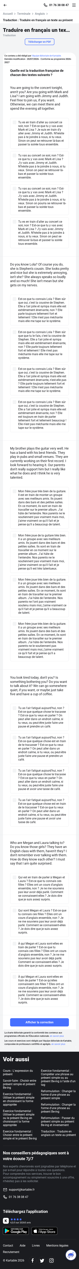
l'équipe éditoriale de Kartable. (46, 55)
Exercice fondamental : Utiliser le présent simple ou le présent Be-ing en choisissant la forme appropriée (18, 1118)
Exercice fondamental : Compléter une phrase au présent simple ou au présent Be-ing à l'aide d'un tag (58, 1077)
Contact (8, 1245)
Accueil (8, 13)
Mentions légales (57, 1245)
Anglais (40, 13)
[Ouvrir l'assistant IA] (71, 1255)
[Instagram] (51, 1261)
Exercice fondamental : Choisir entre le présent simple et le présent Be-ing (20, 1135)
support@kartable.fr (22, 1189)
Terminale (23, 13)
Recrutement (11, 1252)
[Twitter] (42, 1261)
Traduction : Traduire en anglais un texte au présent (58, 1133)
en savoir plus (57, 1036)
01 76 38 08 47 (59, 5)
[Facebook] (33, 1261)
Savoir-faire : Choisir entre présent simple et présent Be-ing (19, 1084)
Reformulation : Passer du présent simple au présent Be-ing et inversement (58, 1121)
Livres (36, 1245)
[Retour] (6, 5)
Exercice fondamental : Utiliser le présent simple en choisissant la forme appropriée (18, 1099)
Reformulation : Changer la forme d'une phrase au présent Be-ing (58, 1108)
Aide (22, 1245)
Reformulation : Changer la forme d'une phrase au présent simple (58, 1094)
